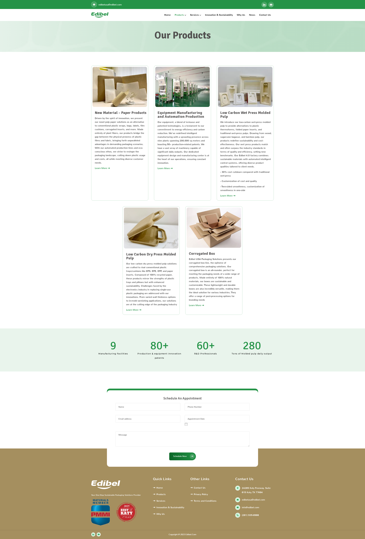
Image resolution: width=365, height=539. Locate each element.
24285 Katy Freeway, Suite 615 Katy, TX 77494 (256, 490)
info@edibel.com (250, 507)
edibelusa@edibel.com (110, 4)
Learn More (101, 168)
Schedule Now (180, 456)
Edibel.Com (190, 534)
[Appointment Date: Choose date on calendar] (186, 424)
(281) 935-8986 (250, 515)
